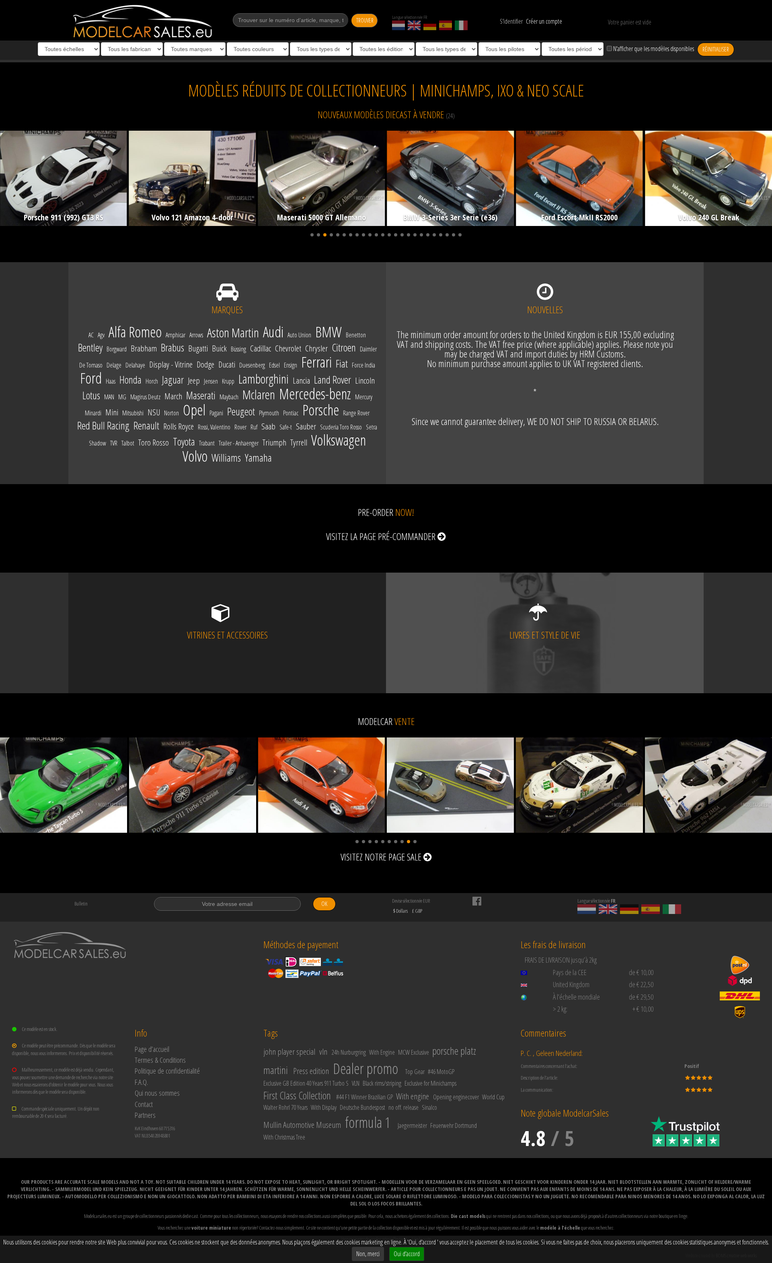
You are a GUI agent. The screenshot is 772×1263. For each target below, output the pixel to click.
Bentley (90, 347)
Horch (152, 381)
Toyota (184, 441)
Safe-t (285, 427)
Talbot (127, 443)
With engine (412, 1096)
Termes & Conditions (160, 1059)
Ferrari (316, 362)
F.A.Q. (141, 1081)
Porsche (320, 410)
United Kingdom (571, 984)
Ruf (253, 427)
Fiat (342, 363)
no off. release (403, 1107)
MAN (109, 397)
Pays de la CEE (570, 972)
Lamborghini (263, 379)
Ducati (226, 364)
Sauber (306, 426)
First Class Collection (297, 1095)
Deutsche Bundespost (362, 1107)
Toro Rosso (153, 442)
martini (275, 1070)
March (173, 396)
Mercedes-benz (315, 394)
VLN (355, 1083)
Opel (194, 410)
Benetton (356, 335)
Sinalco (429, 1107)
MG (122, 397)
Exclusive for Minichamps (430, 1083)
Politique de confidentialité (167, 1070)
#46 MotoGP (441, 1071)
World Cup (493, 1097)
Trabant (207, 443)
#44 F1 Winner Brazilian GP (364, 1097)
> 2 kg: (560, 1009)
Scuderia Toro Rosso (341, 427)
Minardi (93, 413)
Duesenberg (252, 365)
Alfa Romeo (135, 332)
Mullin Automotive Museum (302, 1124)
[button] (312, 234)
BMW (328, 332)
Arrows (196, 335)
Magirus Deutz (145, 397)
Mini (111, 412)
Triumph (274, 442)
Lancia (301, 380)
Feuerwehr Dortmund (453, 1125)
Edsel (274, 365)
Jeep (194, 380)
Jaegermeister (412, 1125)
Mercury (363, 397)
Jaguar (173, 380)
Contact (144, 1104)
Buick (219, 348)
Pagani (216, 413)
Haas (110, 381)
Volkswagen (338, 440)
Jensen (211, 381)
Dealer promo (365, 1068)
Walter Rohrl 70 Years (285, 1107)
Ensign (290, 365)
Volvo (195, 456)
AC (91, 335)
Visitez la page (380, 536)
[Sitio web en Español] (445, 25)
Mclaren (258, 394)
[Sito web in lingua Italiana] (461, 25)
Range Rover (356, 413)
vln (323, 1051)
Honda (130, 380)
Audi (273, 332)
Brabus (172, 347)
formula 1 (367, 1122)
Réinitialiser (715, 49)
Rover (240, 427)
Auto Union (299, 335)
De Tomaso (91, 365)
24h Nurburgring (349, 1052)
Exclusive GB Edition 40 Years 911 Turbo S (306, 1083)
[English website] (414, 25)
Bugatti (198, 348)
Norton (171, 413)
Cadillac (260, 348)
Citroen (344, 347)
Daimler (368, 349)
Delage (114, 365)
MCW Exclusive (413, 1052)
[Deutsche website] (429, 25)
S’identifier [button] (511, 21)
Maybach (229, 397)
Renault (146, 425)
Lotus (91, 395)
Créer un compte (544, 21)
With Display (324, 1107)
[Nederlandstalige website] (398, 25)
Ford (91, 378)
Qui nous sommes (157, 1092)
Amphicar (175, 335)
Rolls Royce (178, 426)
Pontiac (290, 413)
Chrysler (316, 348)
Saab (268, 426)
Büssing (238, 349)
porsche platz (454, 1050)
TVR (113, 443)
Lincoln (365, 380)
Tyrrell (298, 442)
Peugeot (241, 411)
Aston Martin (233, 333)
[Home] (143, 21)
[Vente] (63, 785)
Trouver (365, 20)
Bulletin (81, 903)
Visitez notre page (381, 856)
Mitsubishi (133, 413)
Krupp (228, 381)
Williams (226, 458)
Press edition (311, 1070)
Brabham (144, 348)
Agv (101, 335)
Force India (363, 365)
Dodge (205, 364)
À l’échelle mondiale (576, 997)
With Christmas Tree (284, 1137)
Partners (145, 1114)
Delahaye (135, 365)
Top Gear (415, 1071)
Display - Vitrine (171, 364)
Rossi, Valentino (214, 427)
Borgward (117, 349)
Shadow (97, 443)
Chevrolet (288, 348)
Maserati (201, 395)
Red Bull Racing (103, 425)
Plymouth (269, 413)
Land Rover (332, 380)
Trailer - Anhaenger (239, 443)
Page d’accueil (152, 1048)
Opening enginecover (456, 1097)
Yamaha (258, 458)
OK (324, 904)
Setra (371, 427)
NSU (154, 412)
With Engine (382, 1052)
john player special (289, 1051)
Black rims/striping (382, 1083)
